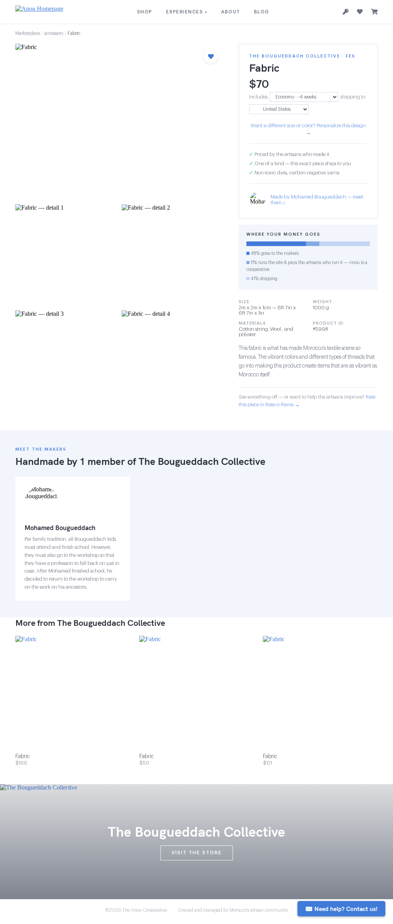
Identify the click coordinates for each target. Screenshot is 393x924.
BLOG (261, 12)
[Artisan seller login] (345, 12)
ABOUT (230, 12)
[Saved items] (360, 11)
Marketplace (27, 33)
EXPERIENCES (187, 12)
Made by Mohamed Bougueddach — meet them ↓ (317, 199)
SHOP (144, 12)
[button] (119, 122)
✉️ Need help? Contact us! (341, 909)
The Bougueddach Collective (202, 461)
